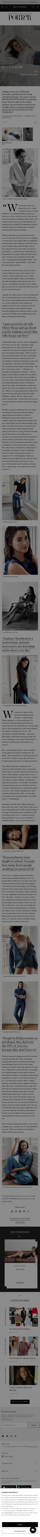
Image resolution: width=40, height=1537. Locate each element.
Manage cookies (20, 1531)
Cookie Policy (8, 1513)
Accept (20, 1524)
